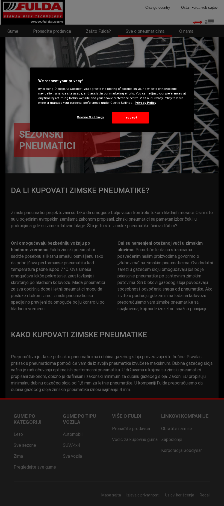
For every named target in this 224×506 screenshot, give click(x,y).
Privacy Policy (145, 103)
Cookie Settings (90, 117)
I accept (130, 117)
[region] (112, 99)
